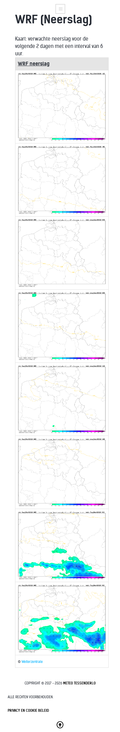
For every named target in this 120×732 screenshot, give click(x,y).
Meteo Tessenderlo (79, 683)
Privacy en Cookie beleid (28, 710)
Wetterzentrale (32, 662)
